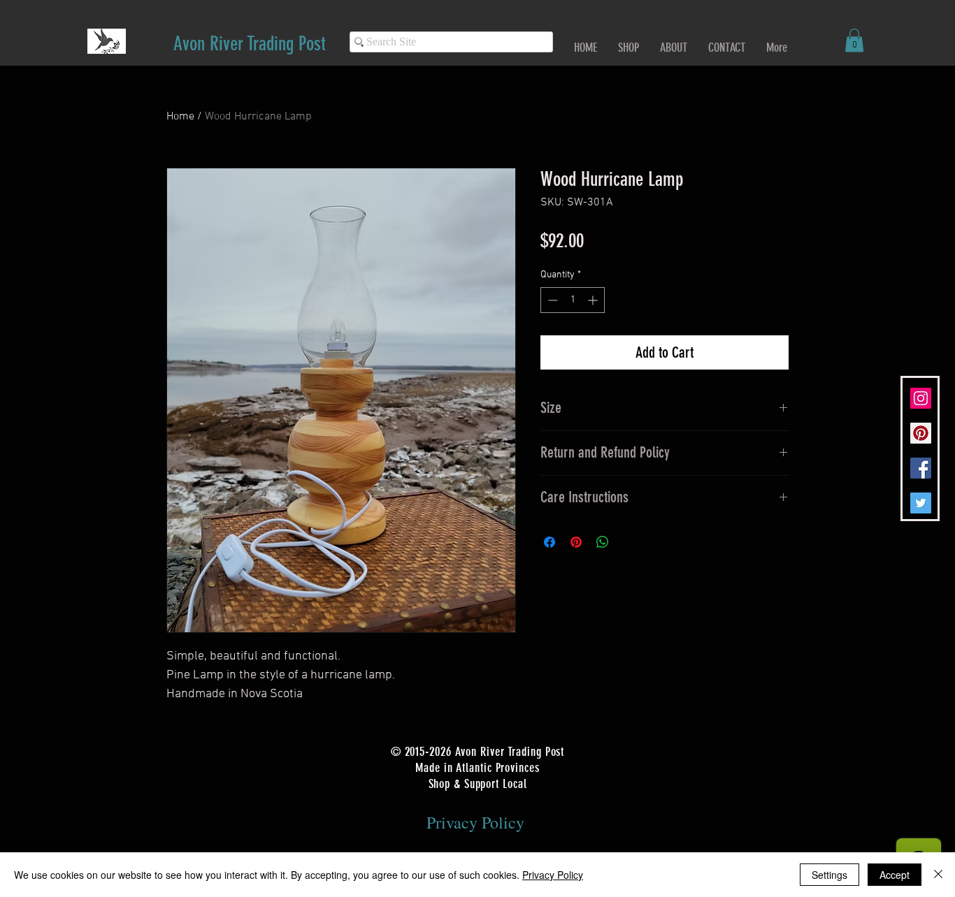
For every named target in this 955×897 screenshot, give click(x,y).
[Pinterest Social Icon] (920, 433)
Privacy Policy (552, 875)
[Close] (938, 874)
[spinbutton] (572, 300)
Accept (894, 875)
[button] (854, 40)
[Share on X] (629, 542)
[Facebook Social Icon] (920, 468)
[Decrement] (551, 300)
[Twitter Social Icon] (920, 503)
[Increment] (594, 300)
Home (180, 117)
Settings (829, 875)
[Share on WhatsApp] (602, 542)
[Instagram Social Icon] (920, 398)
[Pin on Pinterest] (576, 542)
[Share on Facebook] (549, 542)
